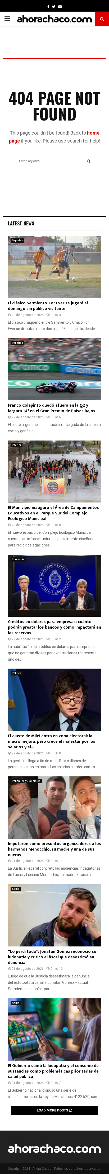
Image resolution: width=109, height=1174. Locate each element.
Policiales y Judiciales (26, 781)
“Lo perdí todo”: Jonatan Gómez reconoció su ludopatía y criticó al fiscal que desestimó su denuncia (52, 957)
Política (16, 673)
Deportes (17, 240)
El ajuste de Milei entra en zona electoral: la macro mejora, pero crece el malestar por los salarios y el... (51, 741)
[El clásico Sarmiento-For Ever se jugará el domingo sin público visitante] (54, 267)
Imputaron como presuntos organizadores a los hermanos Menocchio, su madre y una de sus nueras (54, 849)
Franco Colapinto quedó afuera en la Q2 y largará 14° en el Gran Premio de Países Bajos (51, 408)
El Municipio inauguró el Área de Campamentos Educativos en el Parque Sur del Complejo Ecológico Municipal (53, 513)
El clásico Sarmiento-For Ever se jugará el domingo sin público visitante (48, 306)
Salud (15, 888)
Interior (16, 445)
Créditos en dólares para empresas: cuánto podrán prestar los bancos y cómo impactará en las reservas (54, 627)
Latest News (21, 223)
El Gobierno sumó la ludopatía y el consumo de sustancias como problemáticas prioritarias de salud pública (53, 1071)
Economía (18, 559)
